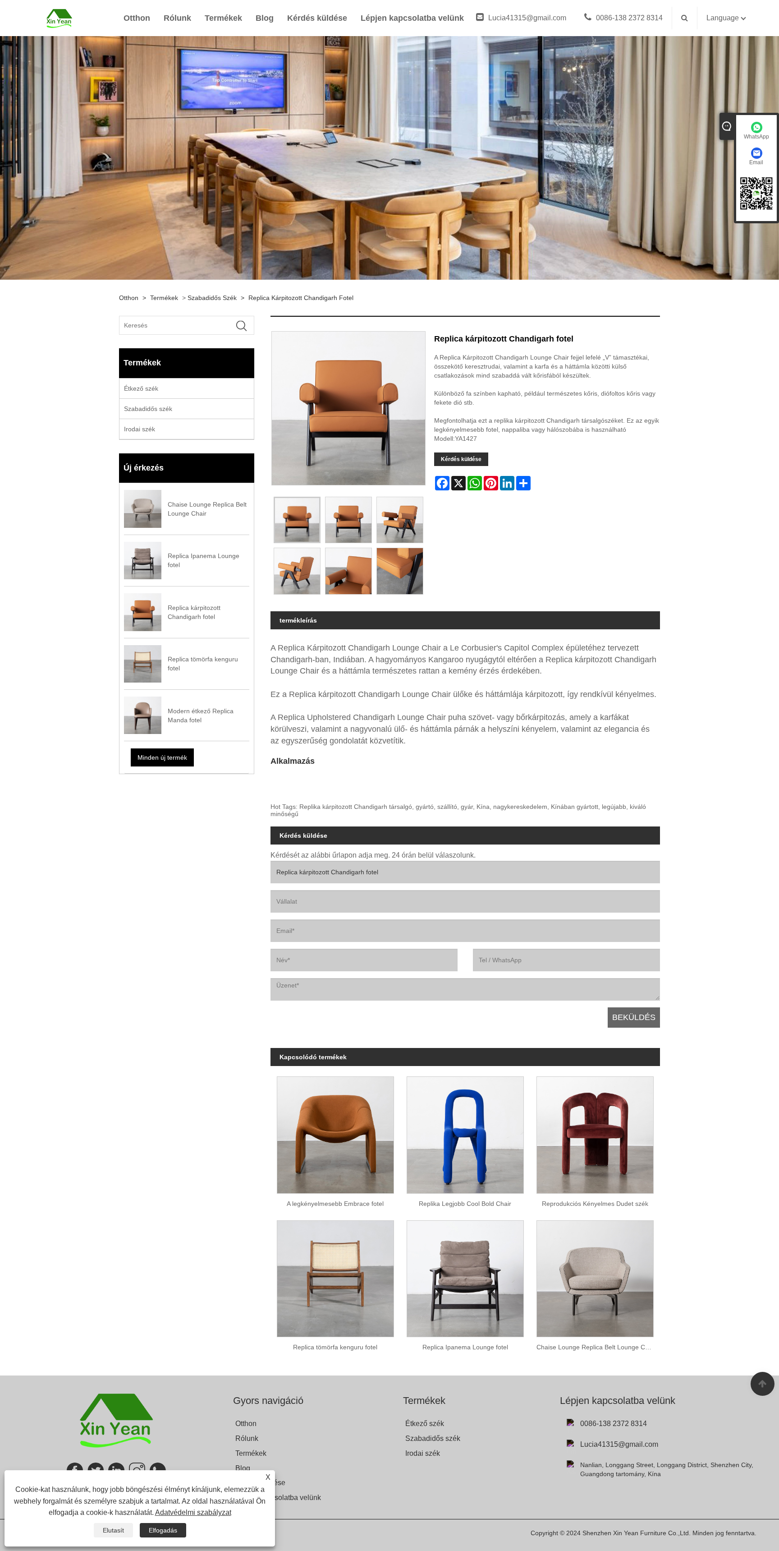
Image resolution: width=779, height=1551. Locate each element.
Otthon (137, 18)
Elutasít (113, 1530)
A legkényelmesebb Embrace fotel (335, 1203)
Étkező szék (141, 388)
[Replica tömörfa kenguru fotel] (335, 1275)
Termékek (223, 18)
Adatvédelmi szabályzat (193, 1512)
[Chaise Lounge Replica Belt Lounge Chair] (595, 1275)
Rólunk (177, 18)
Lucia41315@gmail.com (527, 18)
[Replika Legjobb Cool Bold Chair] (465, 1132)
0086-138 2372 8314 (629, 18)
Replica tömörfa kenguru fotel (335, 1347)
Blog (265, 18)
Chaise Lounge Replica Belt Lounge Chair (596, 1347)
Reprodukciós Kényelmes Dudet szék (595, 1203)
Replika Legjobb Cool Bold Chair (465, 1203)
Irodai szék (139, 429)
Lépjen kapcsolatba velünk (412, 18)
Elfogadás (163, 1530)
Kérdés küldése (317, 18)
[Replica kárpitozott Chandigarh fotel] (297, 520)
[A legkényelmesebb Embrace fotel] (335, 1132)
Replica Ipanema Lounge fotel (465, 1347)
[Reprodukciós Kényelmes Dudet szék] (595, 1132)
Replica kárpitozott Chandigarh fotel (300, 297)
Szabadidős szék (212, 297)
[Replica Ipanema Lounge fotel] (465, 1275)
